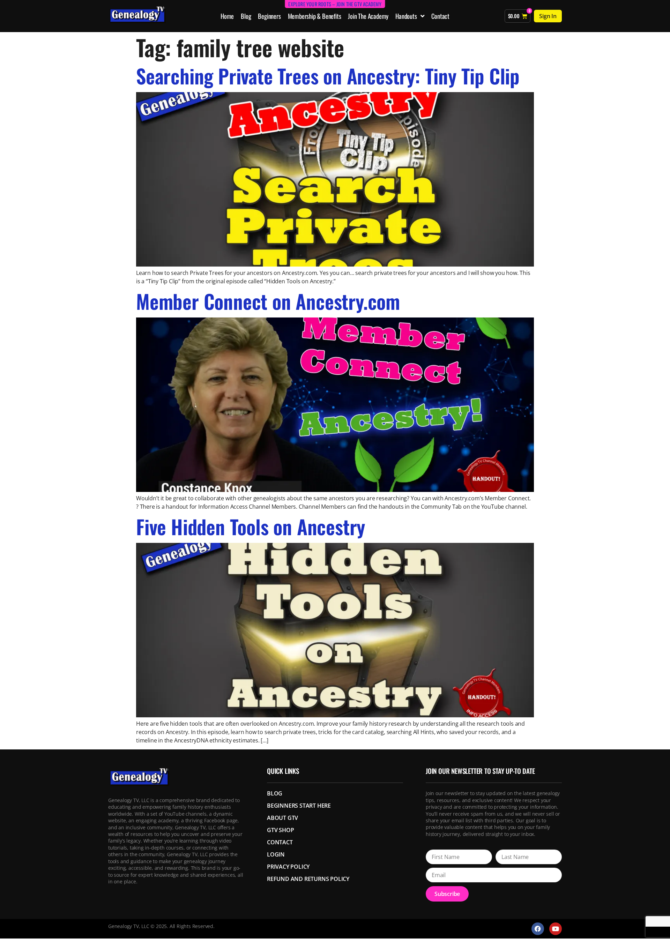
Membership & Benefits (314, 16)
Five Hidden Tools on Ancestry (250, 526)
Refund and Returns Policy (308, 878)
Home (227, 16)
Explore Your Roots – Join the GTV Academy (334, 4)
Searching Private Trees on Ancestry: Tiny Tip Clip (328, 75)
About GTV (282, 817)
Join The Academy (368, 16)
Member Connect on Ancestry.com (268, 300)
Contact (440, 16)
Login (276, 854)
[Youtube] (555, 928)
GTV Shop (280, 830)
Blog (246, 16)
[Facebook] (537, 928)
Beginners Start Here (299, 805)
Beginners (269, 16)
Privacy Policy (288, 866)
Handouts (406, 16)
